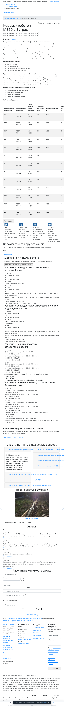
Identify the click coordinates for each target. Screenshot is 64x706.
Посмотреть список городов (14, 437)
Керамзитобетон (38, 638)
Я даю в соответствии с (28, 620)
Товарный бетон (38, 627)
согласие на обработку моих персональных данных (25, 618)
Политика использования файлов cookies (8, 647)
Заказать (14, 39)
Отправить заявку (32, 615)
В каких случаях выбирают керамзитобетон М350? (25, 449)
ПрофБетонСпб (9, 4)
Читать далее (8, 221)
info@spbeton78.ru (24, 643)
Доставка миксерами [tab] (12, 265)
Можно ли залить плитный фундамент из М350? (24, 480)
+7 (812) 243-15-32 (10, 6)
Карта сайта (7, 658)
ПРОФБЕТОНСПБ (9, 625)
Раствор (36, 633)
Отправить (54, 668)
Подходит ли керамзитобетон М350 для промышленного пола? (29, 485)
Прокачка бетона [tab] (27, 265)
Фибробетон (37, 635)
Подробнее (8, 254)
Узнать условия (54, 1)
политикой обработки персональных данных (18, 621)
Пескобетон (37, 630)
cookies (44, 702)
